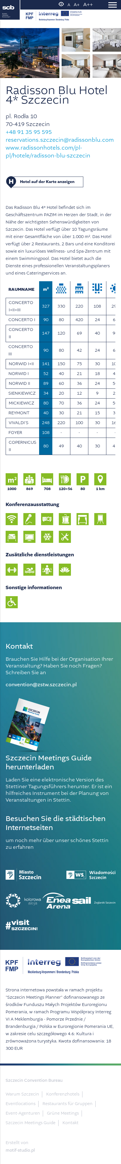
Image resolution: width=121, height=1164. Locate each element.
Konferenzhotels (62, 1094)
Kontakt (70, 1123)
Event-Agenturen (23, 1113)
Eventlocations (20, 1103)
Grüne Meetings (63, 1113)
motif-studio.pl (20, 1150)
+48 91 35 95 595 (29, 132)
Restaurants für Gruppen (67, 1103)
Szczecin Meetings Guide (30, 1123)
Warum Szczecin (22, 1094)
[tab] (60, 182)
